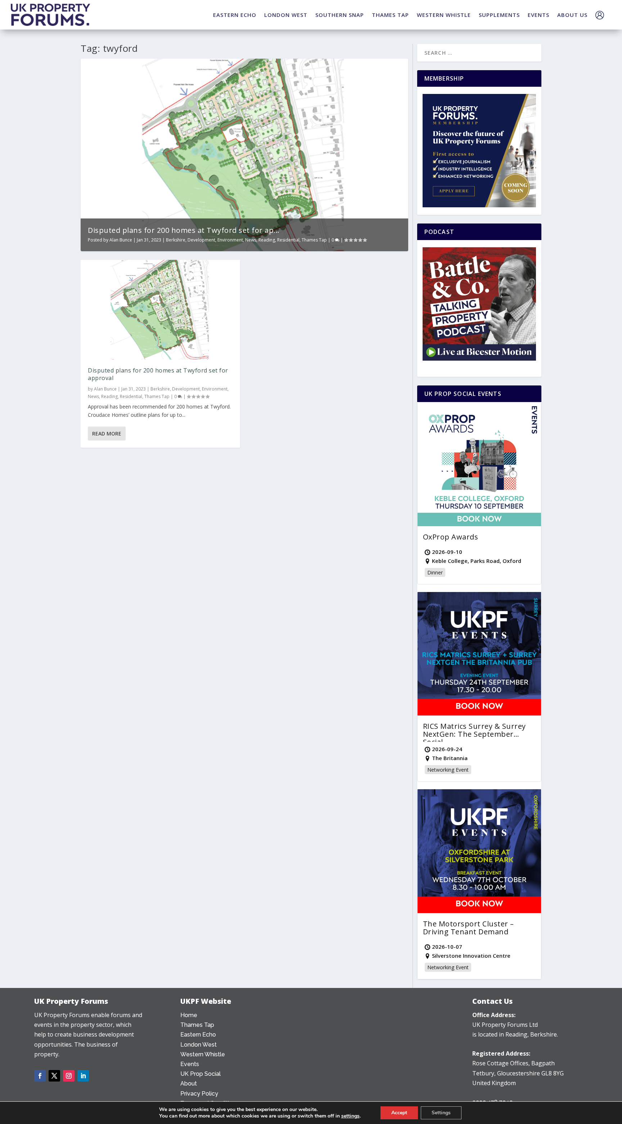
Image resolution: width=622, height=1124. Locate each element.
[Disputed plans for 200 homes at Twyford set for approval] (160, 310)
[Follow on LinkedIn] (83, 1076)
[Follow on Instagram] (69, 1076)
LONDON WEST (285, 15)
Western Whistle (202, 1054)
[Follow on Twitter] (54, 1076)
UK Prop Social (200, 1073)
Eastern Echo (198, 1034)
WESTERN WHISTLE (444, 15)
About (188, 1083)
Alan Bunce (120, 240)
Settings (441, 1112)
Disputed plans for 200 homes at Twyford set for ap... (184, 230)
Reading (266, 240)
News (250, 240)
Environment (230, 240)
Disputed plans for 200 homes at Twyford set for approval (158, 374)
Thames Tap (314, 240)
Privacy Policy (199, 1093)
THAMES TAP (390, 15)
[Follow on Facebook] (40, 1076)
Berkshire (175, 240)
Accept (399, 1112)
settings (350, 1116)
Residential (288, 240)
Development (201, 240)
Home (188, 1015)
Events (189, 1064)
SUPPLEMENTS (499, 15)
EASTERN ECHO (234, 15)
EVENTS (538, 15)
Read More (106, 433)
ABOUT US (572, 15)
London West (198, 1044)
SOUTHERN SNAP (339, 15)
